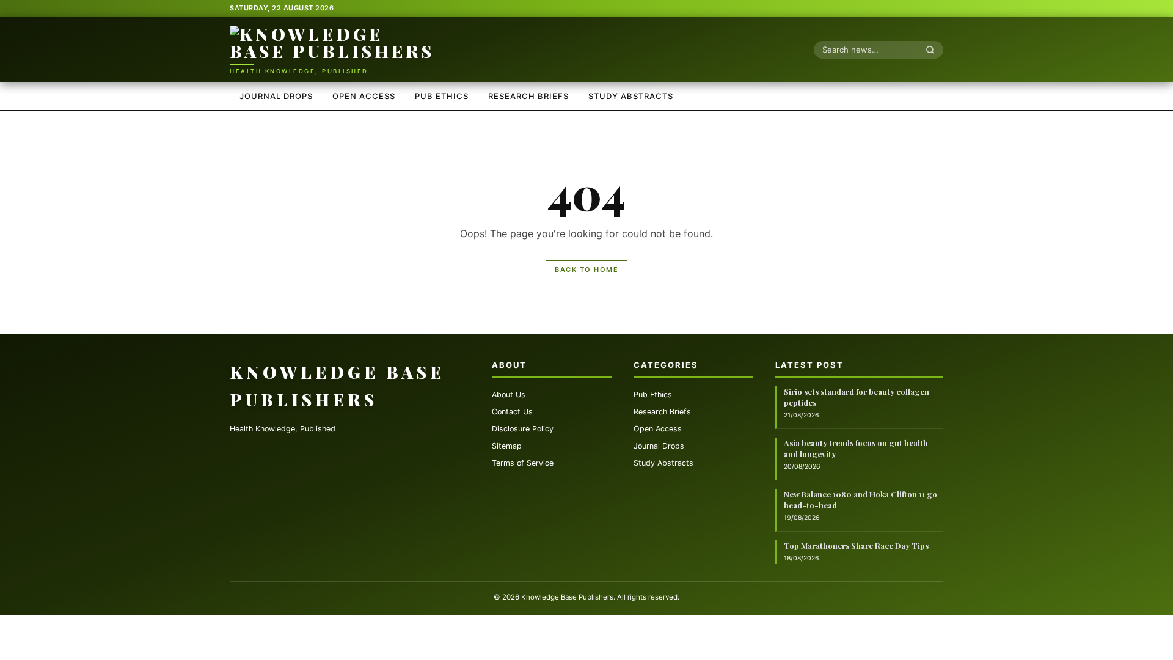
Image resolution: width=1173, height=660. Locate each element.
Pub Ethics (442, 96)
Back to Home (586, 269)
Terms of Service (523, 463)
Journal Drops (276, 96)
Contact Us (512, 411)
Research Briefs (528, 96)
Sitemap (507, 445)
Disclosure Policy (523, 428)
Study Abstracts (630, 96)
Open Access (363, 96)
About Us (508, 394)
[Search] (933, 49)
